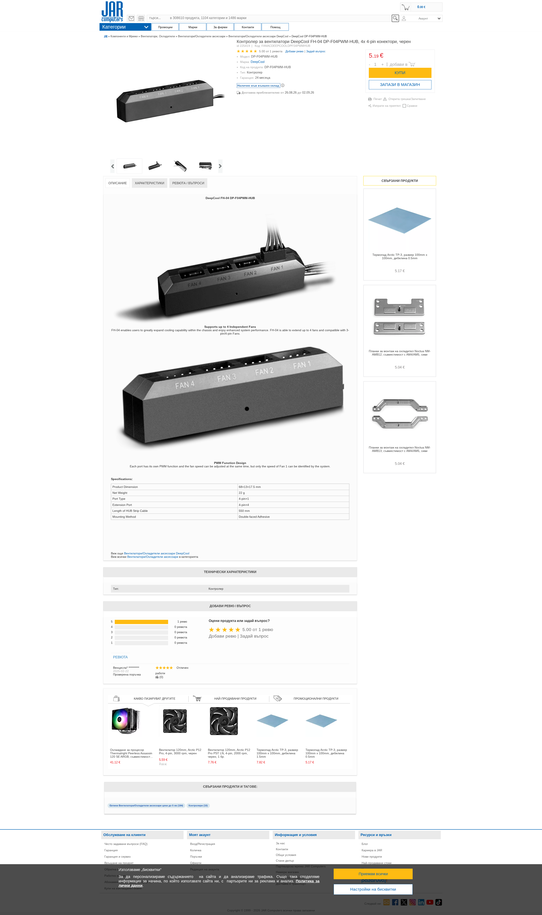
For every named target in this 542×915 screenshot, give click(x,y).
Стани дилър (285, 860)
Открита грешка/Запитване (407, 99)
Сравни (412, 105)
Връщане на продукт (118, 863)
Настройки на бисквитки (373, 889)
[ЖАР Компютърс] (112, 11)
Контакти (282, 849)
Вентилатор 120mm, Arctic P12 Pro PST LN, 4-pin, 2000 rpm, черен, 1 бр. (229, 753)
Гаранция (111, 850)
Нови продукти (372, 856)
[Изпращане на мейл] (131, 18)
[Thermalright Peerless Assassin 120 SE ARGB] (126, 736)
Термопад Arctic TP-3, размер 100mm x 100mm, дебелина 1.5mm (277, 753)
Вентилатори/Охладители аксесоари (201, 36)
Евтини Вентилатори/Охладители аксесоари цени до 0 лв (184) (146, 805)
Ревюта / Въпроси (188, 183)
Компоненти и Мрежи (124, 36)
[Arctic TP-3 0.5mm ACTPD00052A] (321, 736)
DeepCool (257, 62)
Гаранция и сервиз (117, 856)
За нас (280, 843)
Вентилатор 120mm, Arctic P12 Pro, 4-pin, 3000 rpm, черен (180, 751)
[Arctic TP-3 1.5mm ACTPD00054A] (272, 736)
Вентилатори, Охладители (158, 36)
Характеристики (149, 183)
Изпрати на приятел (387, 105)
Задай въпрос (315, 51)
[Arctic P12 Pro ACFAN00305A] (175, 736)
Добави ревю (294, 51)
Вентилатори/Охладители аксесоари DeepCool (258, 36)
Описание (117, 183)
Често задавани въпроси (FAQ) (126, 844)
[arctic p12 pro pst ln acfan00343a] (224, 736)
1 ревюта (276, 51)
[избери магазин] (141, 18)
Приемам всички (373, 874)
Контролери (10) (198, 805)
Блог (365, 844)
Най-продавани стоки (376, 863)
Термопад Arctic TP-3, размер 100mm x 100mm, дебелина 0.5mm (326, 753)
